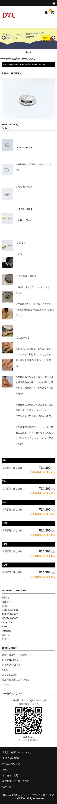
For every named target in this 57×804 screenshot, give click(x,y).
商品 (12, 64)
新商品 (5, 597)
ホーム (5, 64)
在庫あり (6, 601)
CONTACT (7, 684)
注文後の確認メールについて (16, 655)
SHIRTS (6, 639)
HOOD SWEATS (10, 618)
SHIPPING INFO (10, 660)
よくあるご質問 (10, 674)
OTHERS (6, 630)
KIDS (4, 626)
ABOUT (6, 669)
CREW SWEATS (10, 614)
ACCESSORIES (23, 64)
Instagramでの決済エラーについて (17, 58)
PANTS (5, 635)
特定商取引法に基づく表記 (15, 679)
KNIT (4, 606)
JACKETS (7, 622)
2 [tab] (30, 52)
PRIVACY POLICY (11, 664)
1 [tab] (27, 52)
